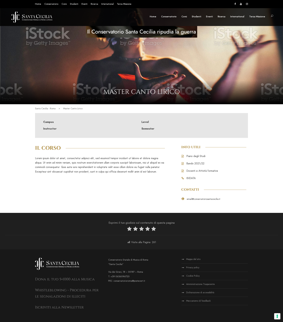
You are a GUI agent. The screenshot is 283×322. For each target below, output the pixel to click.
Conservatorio (51, 4)
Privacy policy (192, 267)
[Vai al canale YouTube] (241, 4)
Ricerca (94, 4)
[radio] (129, 229)
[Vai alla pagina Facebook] (235, 4)
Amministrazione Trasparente (200, 284)
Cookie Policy (193, 275)
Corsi (64, 4)
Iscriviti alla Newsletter (59, 307)
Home (38, 4)
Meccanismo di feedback (198, 300)
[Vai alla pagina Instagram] (247, 4)
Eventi (84, 4)
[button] (272, 16)
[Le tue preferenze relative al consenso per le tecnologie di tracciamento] (277, 316)
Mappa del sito (193, 259)
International (107, 4)
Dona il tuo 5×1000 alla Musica (65, 279)
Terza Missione (124, 4)
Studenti (74, 4)
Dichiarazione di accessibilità (200, 292)
